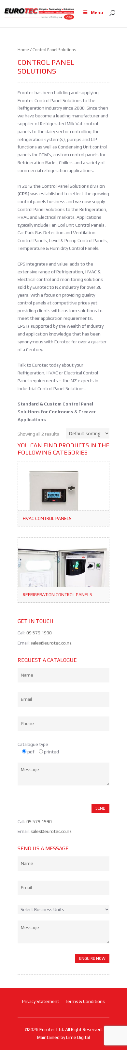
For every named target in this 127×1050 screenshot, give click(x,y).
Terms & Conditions (85, 1001)
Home (23, 49)
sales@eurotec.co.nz (51, 642)
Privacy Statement (40, 1001)
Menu (97, 12)
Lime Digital (78, 1037)
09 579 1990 (39, 632)
